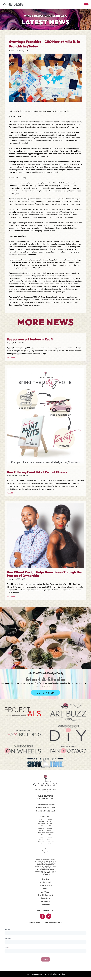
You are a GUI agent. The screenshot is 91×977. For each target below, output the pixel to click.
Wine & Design (45, 297)
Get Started (45, 692)
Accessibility (60, 974)
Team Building (45, 885)
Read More (11, 357)
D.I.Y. (45, 888)
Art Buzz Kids (45, 882)
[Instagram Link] (48, 916)
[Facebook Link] (42, 916)
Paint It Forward (45, 895)
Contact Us (45, 904)
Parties (45, 879)
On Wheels (45, 892)
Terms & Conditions (34, 974)
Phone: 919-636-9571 (45, 810)
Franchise (45, 901)
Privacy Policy (48, 974)
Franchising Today (16, 106)
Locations (45, 898)
